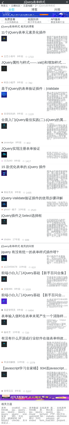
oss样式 (16, 408)
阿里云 (4, 5)
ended (32, 420)
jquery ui (32, 412)
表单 (3, 408)
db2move (62, 416)
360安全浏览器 (53, 420)
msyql (32, 414)
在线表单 (44, 408)
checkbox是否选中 (17, 420)
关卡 (25, 420)
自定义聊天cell (6, 423)
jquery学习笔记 (23, 412)
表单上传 (53, 408)
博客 (34, 9)
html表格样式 (6, 410)
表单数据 (33, 408)
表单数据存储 (43, 410)
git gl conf (60, 418)
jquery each (62, 410)
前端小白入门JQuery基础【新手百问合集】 (34, 273)
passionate (51, 418)
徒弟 (3, 416)
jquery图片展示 (6, 414)
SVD (38, 418)
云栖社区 (15, 5)
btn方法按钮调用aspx (62, 414)
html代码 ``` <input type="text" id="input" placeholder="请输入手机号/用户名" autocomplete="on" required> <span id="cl (57, 324)
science (26, 414)
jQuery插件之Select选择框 (21, 216)
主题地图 (27, 5)
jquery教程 (23, 410)
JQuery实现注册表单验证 (20, 148)
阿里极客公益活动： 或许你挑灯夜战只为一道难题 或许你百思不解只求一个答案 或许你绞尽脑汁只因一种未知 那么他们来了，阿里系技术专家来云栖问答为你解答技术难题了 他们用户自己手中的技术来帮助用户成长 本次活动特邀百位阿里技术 (57, 380)
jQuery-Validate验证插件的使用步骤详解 (32, 198)
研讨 (31, 418)
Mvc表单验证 (51, 410)
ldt (19, 418)
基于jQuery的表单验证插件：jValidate (30, 88)
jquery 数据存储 (51, 412)
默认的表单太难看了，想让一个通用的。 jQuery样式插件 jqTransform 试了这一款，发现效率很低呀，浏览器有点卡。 (57, 259)
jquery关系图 (4, 412)
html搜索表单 (34, 410)
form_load (45, 420)
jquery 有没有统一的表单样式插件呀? (29, 252)
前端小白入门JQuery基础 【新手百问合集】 (35, 295)
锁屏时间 (12, 418)
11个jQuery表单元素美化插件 (23, 32)
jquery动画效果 (13, 412)
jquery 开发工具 (60, 412)
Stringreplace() (43, 416)
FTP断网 (53, 414)
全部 (11, 9)
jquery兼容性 (41, 412)
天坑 (20, 416)
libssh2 (5, 420)
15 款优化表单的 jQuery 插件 (23, 167)
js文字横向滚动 (4, 418)
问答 (57, 9)
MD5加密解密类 (15, 416)
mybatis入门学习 (51, 416)
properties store (62, 420)
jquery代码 (15, 410)
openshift (34, 416)
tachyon (44, 414)
